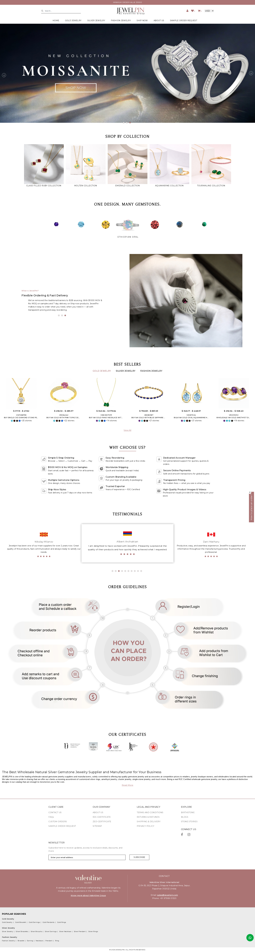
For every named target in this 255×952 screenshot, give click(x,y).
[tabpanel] (127, 73)
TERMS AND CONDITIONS (150, 812)
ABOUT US (159, 20)
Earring (30, 941)
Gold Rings (61, 922)
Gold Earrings (34, 922)
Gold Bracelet (20, 922)
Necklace (39, 941)
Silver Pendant (80, 931)
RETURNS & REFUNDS (148, 817)
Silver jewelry (96, 20)
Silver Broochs (36, 931)
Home (56, 20)
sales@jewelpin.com (167, 895)
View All (127, 430)
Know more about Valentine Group (88, 895)
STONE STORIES (189, 821)
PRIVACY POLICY (145, 826)
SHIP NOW (142, 20)
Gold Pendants (48, 922)
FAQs (51, 817)
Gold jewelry (73, 20)
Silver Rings (93, 931)
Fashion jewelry (121, 20)
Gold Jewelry (102, 371)
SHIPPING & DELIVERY (148, 821)
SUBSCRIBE (139, 857)
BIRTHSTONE (188, 812)
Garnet (128, 237)
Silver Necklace (65, 931)
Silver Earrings (51, 931)
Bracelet (21, 941)
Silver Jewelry (126, 371)
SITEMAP (97, 826)
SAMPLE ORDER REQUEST (183, 20)
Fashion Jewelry (151, 371)
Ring (57, 941)
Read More (127, 785)
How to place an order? (251, 507)
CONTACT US (54, 812)
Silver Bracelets (22, 931)
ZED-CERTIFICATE (102, 821)
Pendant (48, 941)
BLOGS (184, 817)
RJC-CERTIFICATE (102, 817)
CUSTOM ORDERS (57, 821)
